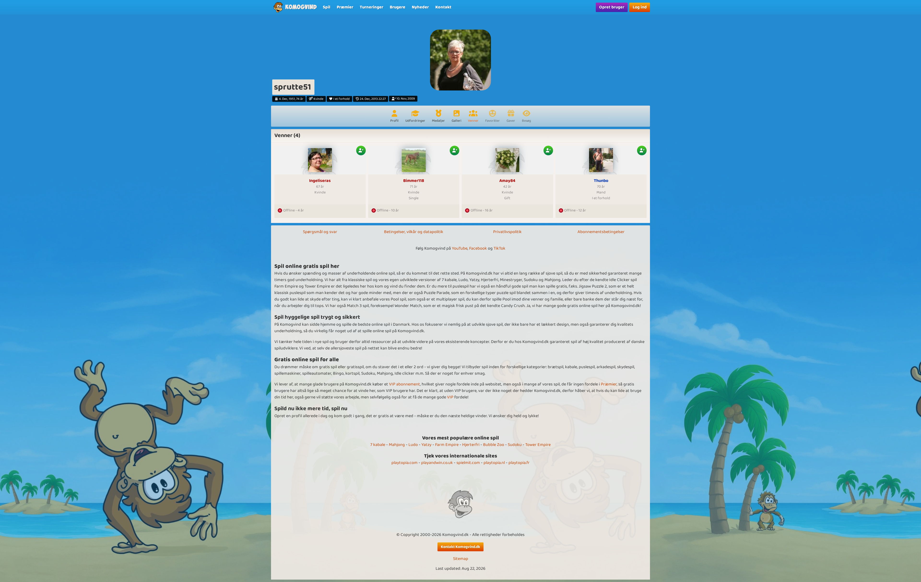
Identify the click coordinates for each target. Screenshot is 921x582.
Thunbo (601, 181)
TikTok (499, 248)
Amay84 (507, 181)
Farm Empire (447, 444)
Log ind (640, 7)
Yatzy (426, 444)
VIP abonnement (404, 384)
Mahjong (397, 444)
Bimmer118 (413, 181)
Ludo (413, 444)
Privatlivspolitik (507, 231)
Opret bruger (611, 7)
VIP (450, 397)
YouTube (459, 248)
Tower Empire (538, 444)
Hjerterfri (470, 444)
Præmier (609, 384)
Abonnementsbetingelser (601, 231)
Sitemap (460, 559)
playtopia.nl (494, 462)
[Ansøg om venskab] (361, 150)
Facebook (478, 248)
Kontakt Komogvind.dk (460, 547)
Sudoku (515, 444)
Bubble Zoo (493, 444)
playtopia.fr (519, 462)
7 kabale (377, 444)
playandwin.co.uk (437, 462)
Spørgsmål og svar (320, 231)
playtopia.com (404, 462)
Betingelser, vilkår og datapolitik (413, 231)
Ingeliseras (320, 181)
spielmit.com (468, 462)
